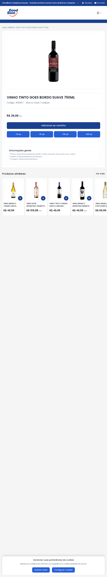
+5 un (42, 134)
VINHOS (11, 27)
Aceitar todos (41, 569)
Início (4, 27)
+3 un (18, 134)
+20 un (88, 134)
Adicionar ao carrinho (53, 125)
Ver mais (100, 173)
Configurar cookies (63, 569)
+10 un (65, 134)
